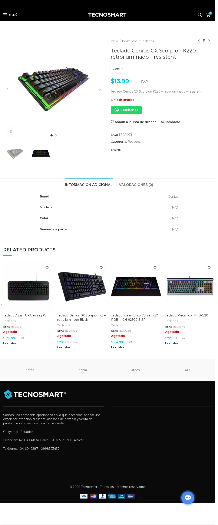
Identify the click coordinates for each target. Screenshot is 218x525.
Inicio (114, 41)
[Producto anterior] (198, 41)
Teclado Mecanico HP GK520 (186, 315)
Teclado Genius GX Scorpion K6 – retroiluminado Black (81, 317)
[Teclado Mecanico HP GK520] (190, 287)
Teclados (147, 41)
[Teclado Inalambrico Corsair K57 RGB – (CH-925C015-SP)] (136, 287)
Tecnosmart (90, 487)
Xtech (135, 370)
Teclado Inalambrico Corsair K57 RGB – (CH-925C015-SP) (134, 317)
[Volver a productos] (204, 41)
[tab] (89, 184)
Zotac (29, 370)
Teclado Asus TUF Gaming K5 (24, 315)
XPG (188, 370)
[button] (7, 89)
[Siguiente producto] (209, 41)
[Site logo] (107, 14)
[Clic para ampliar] (11, 131)
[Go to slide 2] (56, 135)
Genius (118, 69)
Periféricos (129, 41)
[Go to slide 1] (51, 135)
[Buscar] (199, 14)
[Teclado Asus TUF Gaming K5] (28, 287)
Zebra (82, 370)
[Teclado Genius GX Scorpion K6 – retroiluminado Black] (82, 287)
